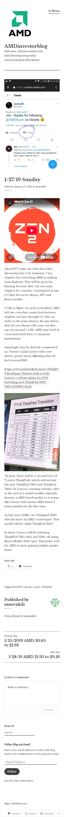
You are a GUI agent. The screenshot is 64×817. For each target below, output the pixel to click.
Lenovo (36, 587)
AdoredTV (17, 587)
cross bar (27, 587)
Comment (49, 709)
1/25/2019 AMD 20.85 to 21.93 (25, 641)
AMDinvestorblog (26, 46)
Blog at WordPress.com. (15, 803)
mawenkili (40, 186)
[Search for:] (19, 732)
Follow (11, 771)
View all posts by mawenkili (20, 616)
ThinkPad (46, 587)
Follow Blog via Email (17, 744)
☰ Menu (54, 10)
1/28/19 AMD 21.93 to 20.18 (34, 655)
